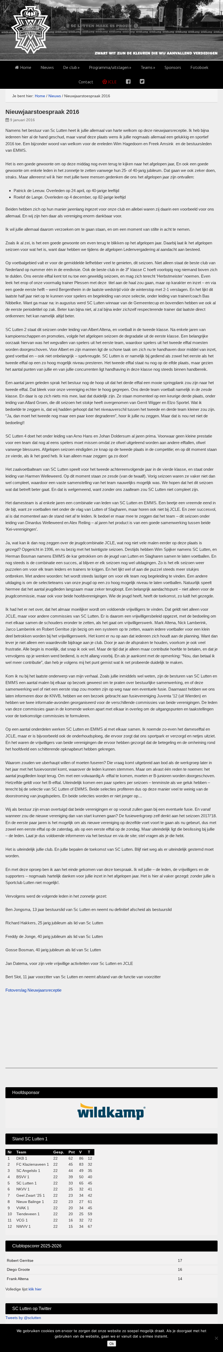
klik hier (35, 1289)
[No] (216, 1338)
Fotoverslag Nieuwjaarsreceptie (33, 990)
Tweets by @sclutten (23, 1317)
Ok (111, 1343)
